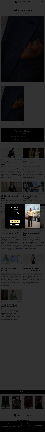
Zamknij (42, 205)
